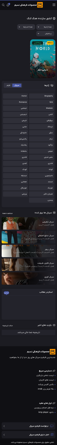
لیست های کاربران (46, 380)
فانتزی (24, 157)
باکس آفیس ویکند (46, 384)
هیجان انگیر (48, 194)
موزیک (50, 188)
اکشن (51, 114)
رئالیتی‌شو (23, 139)
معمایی (24, 182)
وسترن (50, 200)
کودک (24, 169)
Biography (49, 96)
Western (49, 108)
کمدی (24, 163)
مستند (50, 182)
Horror (24, 96)
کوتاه (51, 169)
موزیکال (24, 188)
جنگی (51, 133)
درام (51, 139)
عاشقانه (24, 151)
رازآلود (50, 145)
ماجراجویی (49, 175)
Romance (23, 102)
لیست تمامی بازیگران (45, 375)
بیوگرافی (50, 120)
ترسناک (50, 126)
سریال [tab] (16, 85)
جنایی (24, 126)
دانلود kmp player (46, 412)
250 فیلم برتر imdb (46, 389)
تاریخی (24, 120)
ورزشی (24, 194)
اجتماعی (24, 108)
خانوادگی (23, 133)
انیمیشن (23, 114)
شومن (50, 151)
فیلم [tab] (8, 85)
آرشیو (6, 293)
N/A (51, 102)
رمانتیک (24, 145)
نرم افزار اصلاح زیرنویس (44, 407)
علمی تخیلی (48, 157)
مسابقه (24, 175)
